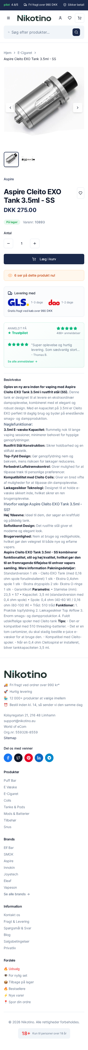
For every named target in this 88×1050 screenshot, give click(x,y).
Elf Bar (9, 848)
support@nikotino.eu (19, 721)
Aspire (8, 861)
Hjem (7, 53)
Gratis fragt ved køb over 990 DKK (30, 311)
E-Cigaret (25, 53)
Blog (7, 935)
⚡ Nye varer (14, 995)
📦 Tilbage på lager (19, 982)
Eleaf (7, 881)
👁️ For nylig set (15, 975)
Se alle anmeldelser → (22, 361)
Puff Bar (10, 780)
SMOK (8, 854)
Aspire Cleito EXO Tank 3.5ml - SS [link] (30, 59)
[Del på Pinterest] (28, 758)
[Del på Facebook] (8, 758)
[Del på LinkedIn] (39, 758)
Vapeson (10, 887)
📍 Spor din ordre (17, 1002)
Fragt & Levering (16, 921)
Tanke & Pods (14, 807)
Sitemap (10, 738)
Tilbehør (10, 820)
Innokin (9, 867)
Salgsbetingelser (16, 941)
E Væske (10, 787)
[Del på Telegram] (49, 758)
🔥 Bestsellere (14, 989)
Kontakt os (12, 915)
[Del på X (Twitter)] (18, 758)
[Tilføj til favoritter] (80, 193)
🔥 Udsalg (12, 969)
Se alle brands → (17, 894)
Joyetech (11, 874)
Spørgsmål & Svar (17, 928)
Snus (7, 827)
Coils (7, 800)
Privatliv (10, 948)
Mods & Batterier (16, 814)
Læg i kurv (48, 259)
